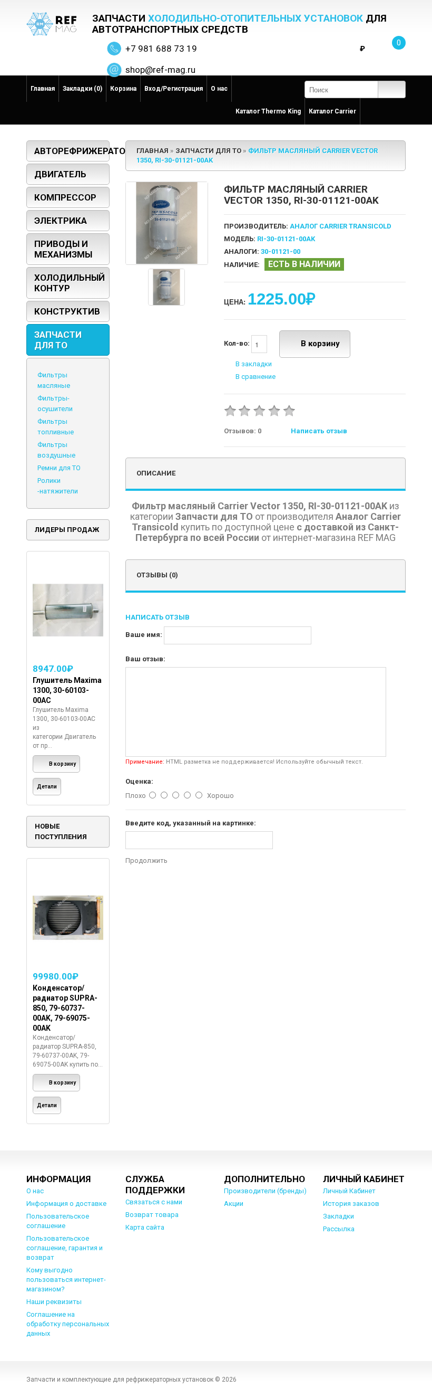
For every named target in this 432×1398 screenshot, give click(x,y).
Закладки (338, 1216)
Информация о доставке (66, 1203)
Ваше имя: (143, 635)
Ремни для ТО (59, 468)
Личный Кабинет (349, 1191)
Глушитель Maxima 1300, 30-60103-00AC (67, 690)
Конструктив (67, 311)
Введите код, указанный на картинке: (190, 823)
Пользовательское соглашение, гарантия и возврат (64, 1247)
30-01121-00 (280, 251)
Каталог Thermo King (268, 111)
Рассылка (339, 1229)
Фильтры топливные (55, 426)
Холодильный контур (69, 282)
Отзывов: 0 (242, 431)
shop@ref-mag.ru (160, 69)
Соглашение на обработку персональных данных (67, 1323)
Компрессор (65, 197)
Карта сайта (144, 1227)
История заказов (351, 1203)
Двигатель (60, 174)
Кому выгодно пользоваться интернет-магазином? (66, 1279)
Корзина (123, 88)
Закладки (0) (82, 88)
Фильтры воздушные (56, 450)
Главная (43, 88)
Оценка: (139, 781)
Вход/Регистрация (173, 88)
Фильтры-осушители (55, 403)
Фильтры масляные (53, 380)
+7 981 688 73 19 (161, 48)
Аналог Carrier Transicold (340, 226)
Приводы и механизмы (63, 249)
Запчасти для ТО (58, 339)
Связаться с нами (153, 1202)
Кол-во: (237, 344)
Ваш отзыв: (145, 659)
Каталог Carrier (332, 111)
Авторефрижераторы (72, 151)
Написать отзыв (319, 431)
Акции (233, 1203)
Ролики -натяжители (57, 486)
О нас (219, 88)
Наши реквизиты (54, 1302)
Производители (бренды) (265, 1191)
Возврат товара (152, 1215)
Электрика (60, 220)
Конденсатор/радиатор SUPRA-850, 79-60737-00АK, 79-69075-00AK (65, 1008)
